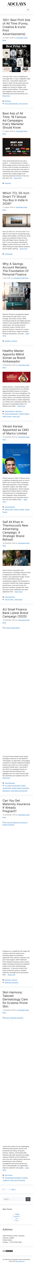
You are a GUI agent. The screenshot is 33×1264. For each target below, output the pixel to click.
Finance (14, 341)
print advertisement (11, 103)
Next (13, 1189)
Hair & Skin (8, 1175)
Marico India (9, 509)
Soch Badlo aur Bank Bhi (19, 791)
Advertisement (10, 411)
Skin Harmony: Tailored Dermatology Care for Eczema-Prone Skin (15, 999)
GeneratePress (20, 1261)
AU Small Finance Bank (13, 785)
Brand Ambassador (11, 414)
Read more (6, 96)
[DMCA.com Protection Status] (8, 1251)
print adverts (23, 103)
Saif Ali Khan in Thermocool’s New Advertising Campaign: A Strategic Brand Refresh (15, 530)
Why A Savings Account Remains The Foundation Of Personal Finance (16, 269)
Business (8, 101)
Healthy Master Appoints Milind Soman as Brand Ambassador (14, 356)
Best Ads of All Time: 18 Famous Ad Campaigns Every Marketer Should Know (14, 120)
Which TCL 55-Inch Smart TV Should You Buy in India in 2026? (16, 198)
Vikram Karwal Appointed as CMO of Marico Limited (16, 430)
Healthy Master (24, 414)
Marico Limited (19, 509)
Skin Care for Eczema (17, 1180)
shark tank (16, 416)
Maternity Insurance (11, 982)
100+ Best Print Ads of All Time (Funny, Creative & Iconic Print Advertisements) (16, 27)
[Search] (28, 1199)
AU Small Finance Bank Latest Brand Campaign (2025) (15, 613)
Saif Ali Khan (9, 599)
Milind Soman (7, 416)
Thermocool (18, 599)
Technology (9, 254)
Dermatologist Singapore (13, 1178)
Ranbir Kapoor (17, 788)
